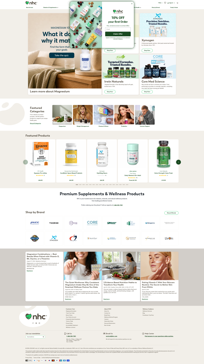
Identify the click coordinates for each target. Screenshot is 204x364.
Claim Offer (118, 34)
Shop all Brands (171, 213)
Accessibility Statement (72, 325)
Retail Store (107, 315)
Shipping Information (71, 311)
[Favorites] (165, 3)
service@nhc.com (111, 336)
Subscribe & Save (108, 321)
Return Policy (69, 315)
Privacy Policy (69, 323)
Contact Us (107, 313)
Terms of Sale (69, 321)
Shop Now (110, 50)
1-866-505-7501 (118, 205)
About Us (106, 311)
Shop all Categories (35, 123)
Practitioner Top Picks (148, 315)
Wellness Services (147, 311)
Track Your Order (70, 313)
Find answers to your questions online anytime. (159, 336)
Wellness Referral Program (111, 317)
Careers (106, 319)
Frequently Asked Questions (73, 319)
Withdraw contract (70, 327)
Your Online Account (71, 317)
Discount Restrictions (109, 323)
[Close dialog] (131, 3)
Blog (144, 313)
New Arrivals (107, 325)
